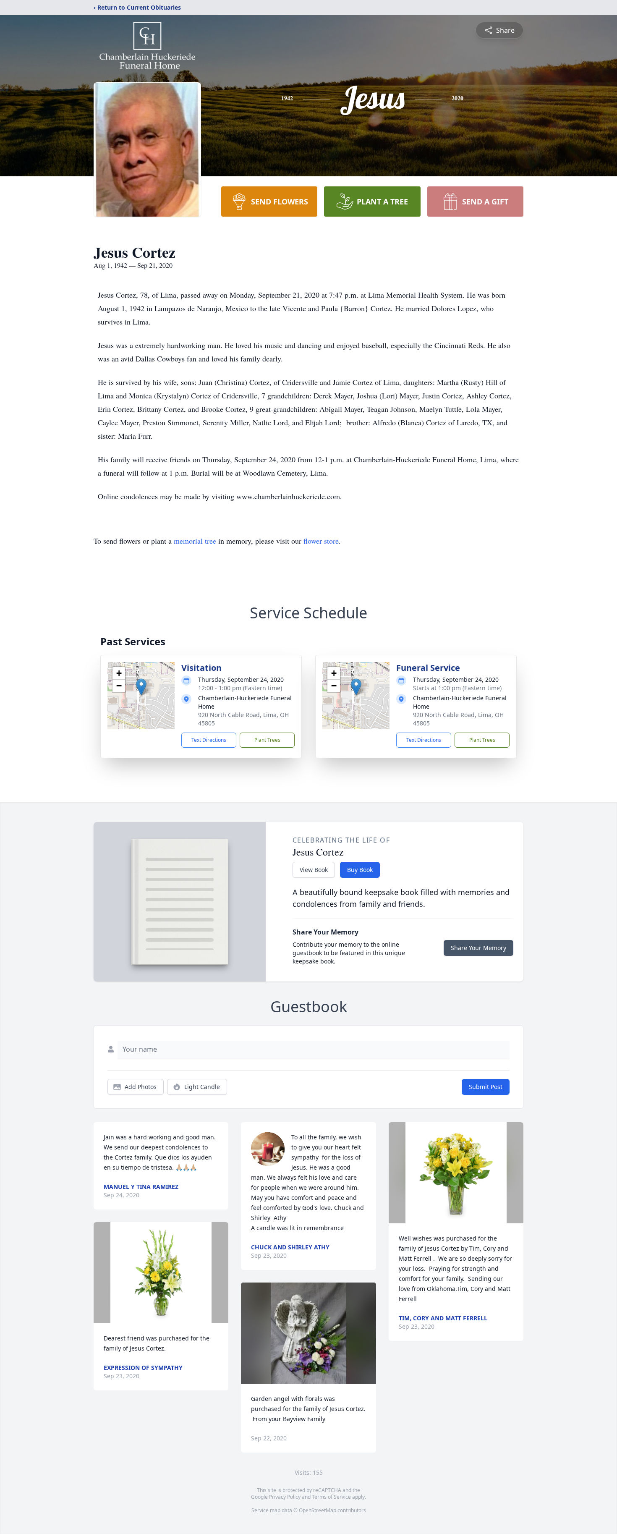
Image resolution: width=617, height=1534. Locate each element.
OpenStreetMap (317, 1510)
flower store (321, 541)
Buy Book (360, 870)
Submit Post (485, 1087)
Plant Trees (267, 739)
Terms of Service (331, 1496)
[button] (141, 687)
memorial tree (195, 541)
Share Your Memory (478, 948)
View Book (314, 870)
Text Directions (208, 739)
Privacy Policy (285, 1496)
